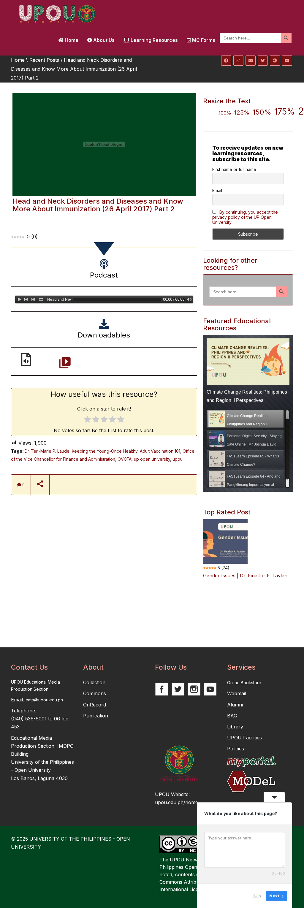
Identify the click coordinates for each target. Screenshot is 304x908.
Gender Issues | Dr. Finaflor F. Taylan (245, 576)
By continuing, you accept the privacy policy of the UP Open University (245, 217)
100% (224, 113)
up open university (152, 459)
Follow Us (171, 667)
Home (71, 40)
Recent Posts (44, 60)
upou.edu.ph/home (176, 802)
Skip (257, 895)
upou (177, 459)
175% (284, 112)
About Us (103, 40)
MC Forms (203, 40)
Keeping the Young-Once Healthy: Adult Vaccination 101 (126, 451)
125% (241, 112)
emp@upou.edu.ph (44, 699)
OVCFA (125, 459)
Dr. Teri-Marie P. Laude (47, 451)
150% (261, 112)
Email (217, 190)
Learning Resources (153, 40)
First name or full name (234, 169)
